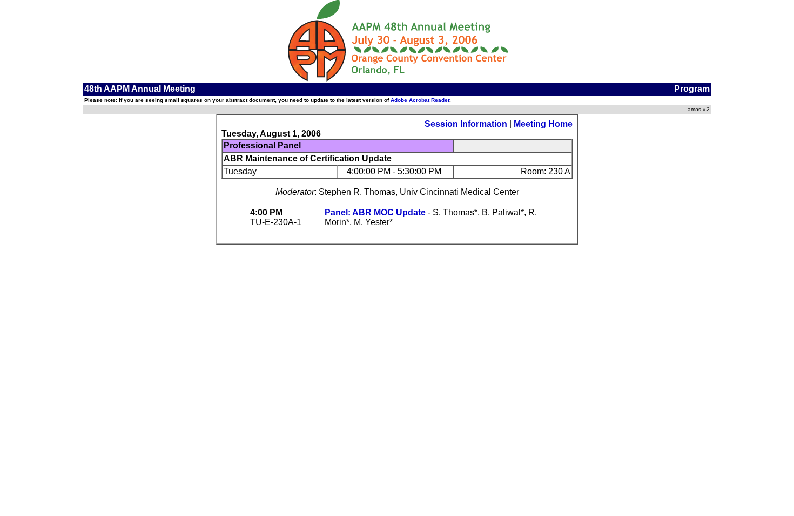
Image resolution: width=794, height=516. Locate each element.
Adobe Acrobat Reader (420, 100)
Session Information (466, 123)
